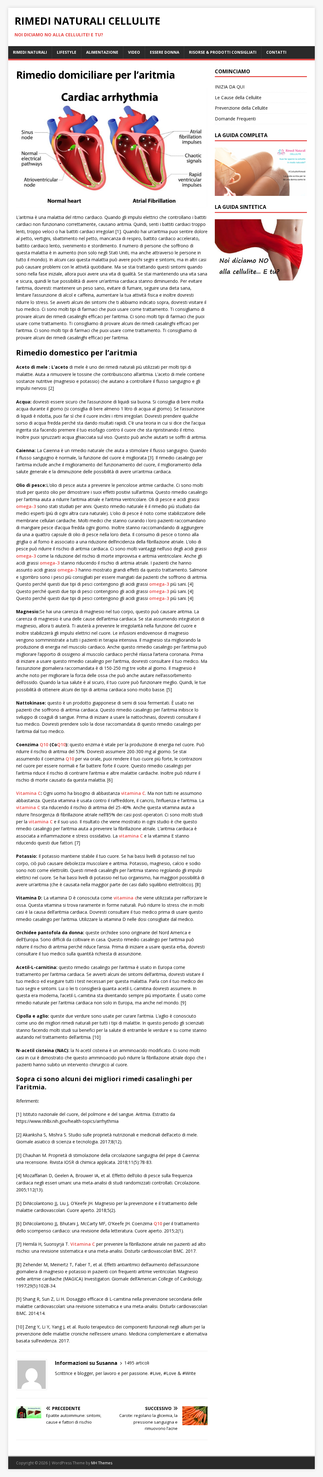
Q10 (44, 745)
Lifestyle (66, 52)
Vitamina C (28, 793)
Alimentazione (102, 52)
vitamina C (133, 793)
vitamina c (125, 898)
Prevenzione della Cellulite (241, 108)
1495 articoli (136, 1363)
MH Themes (101, 1463)
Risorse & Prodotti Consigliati (222, 52)
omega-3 (26, 506)
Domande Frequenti (235, 119)
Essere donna (164, 52)
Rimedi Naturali (30, 52)
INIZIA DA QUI (229, 87)
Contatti (276, 52)
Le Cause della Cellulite (238, 97)
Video (134, 52)
